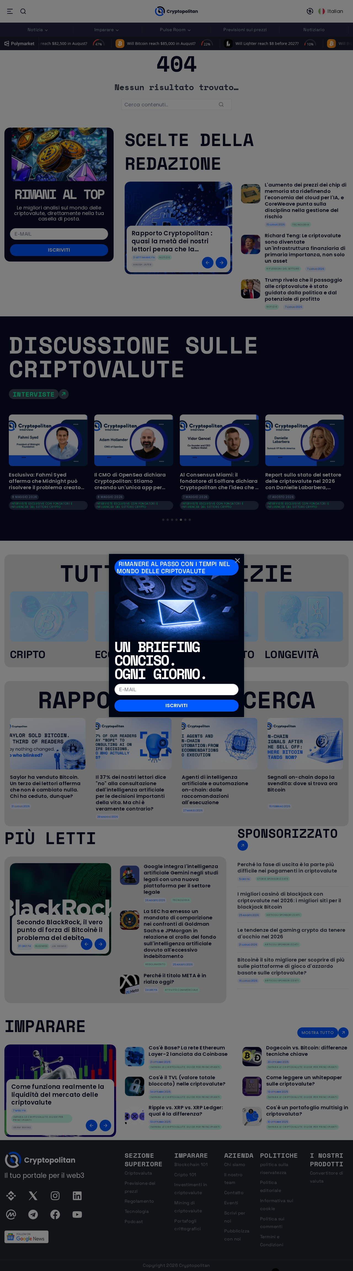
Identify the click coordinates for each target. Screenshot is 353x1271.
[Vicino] (237, 560)
